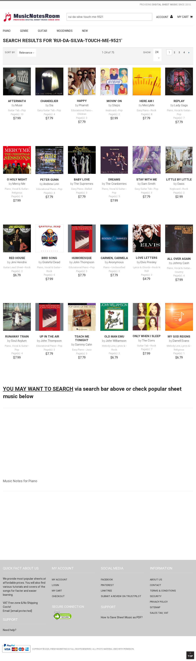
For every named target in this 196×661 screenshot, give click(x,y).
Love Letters (146, 258)
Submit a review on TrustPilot (121, 596)
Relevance (25, 52)
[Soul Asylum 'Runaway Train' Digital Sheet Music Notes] (17, 317)
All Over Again (179, 259)
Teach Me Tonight (81, 338)
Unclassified (118, 267)
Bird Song (49, 258)
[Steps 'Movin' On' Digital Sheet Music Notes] (114, 81)
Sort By (10, 52)
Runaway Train (17, 336)
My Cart (183, 16)
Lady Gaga (181, 105)
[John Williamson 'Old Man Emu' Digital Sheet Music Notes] (114, 317)
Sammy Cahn (83, 344)
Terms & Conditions (163, 590)
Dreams (114, 179)
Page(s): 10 (17, 114)
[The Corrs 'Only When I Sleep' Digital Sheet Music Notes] (146, 316)
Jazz (88, 349)
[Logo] (31, 17)
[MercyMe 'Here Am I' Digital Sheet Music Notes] (146, 81)
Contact (155, 585)
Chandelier (49, 101)
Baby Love (82, 179)
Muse (18, 105)
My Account (59, 579)
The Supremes (83, 183)
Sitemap (155, 607)
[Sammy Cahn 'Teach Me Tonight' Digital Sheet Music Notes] (82, 317)
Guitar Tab (14, 110)
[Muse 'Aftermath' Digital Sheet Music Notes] (17, 81)
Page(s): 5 (114, 196)
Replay (179, 101)
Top (190, 656)
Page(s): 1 (179, 353)
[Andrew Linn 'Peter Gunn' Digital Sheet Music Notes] (49, 160)
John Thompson (83, 262)
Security (155, 596)
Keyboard (111, 110)
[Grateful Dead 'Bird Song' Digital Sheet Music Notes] (49, 238)
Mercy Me (18, 183)
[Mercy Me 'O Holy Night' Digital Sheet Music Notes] (17, 160)
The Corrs (148, 340)
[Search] (148, 17)
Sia (51, 105)
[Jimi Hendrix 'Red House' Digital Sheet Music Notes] (17, 238)
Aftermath (17, 101)
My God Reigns (179, 336)
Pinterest (107, 585)
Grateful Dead (51, 262)
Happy (82, 101)
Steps (116, 105)
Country (179, 271)
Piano (7, 30)
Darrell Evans (181, 340)
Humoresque (82, 258)
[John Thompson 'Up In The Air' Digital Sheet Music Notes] (49, 317)
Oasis (180, 183)
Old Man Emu (114, 336)
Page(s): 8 (146, 114)
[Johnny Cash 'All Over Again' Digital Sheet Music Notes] (179, 239)
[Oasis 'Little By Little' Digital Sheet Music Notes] (179, 160)
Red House (17, 258)
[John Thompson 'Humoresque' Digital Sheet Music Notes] (82, 238)
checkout (58, 596)
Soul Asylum (19, 340)
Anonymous (116, 262)
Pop (23, 110)
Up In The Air (49, 336)
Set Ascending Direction (40, 53)
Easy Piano (143, 110)
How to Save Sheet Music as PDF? (122, 617)
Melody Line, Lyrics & (113, 345)
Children (81, 114)
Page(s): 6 (49, 274)
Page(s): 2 (114, 114)
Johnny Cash (181, 263)
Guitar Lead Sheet (13, 267)
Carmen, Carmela (114, 258)
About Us (156, 579)
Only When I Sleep (147, 336)
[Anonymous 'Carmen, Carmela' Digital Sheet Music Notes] (114, 238)
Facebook (107, 579)
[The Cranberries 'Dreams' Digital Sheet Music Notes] (114, 160)
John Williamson (116, 340)
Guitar (42, 30)
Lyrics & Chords (141, 267)
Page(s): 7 (179, 117)
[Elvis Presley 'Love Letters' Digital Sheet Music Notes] (146, 238)
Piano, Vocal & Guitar (178, 110)
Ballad (88, 188)
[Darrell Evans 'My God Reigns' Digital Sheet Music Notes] (179, 317)
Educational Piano (81, 110)
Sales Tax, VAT (159, 612)
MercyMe (148, 105)
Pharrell (83, 105)
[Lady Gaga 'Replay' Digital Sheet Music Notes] (179, 81)
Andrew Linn (51, 184)
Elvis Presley (148, 262)
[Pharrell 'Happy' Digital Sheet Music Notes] (82, 81)
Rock (153, 110)
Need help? (9, 630)
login (55, 585)
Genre (24, 30)
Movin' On (114, 101)
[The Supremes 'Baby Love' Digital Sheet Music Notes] (82, 160)
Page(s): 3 (81, 117)
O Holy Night (17, 179)
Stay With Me (146, 179)
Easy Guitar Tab (46, 110)
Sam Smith (148, 183)
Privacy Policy (159, 601)
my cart (57, 590)
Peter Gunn (49, 179)
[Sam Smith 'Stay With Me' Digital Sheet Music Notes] (146, 160)
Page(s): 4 (49, 114)
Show (147, 52)
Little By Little (179, 179)
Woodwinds (65, 30)
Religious (17, 192)
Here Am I (147, 101)
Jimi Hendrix (19, 262)
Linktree (106, 590)
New (85, 30)
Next (188, 52)
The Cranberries (116, 183)
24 (156, 52)
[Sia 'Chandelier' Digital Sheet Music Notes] (49, 81)
